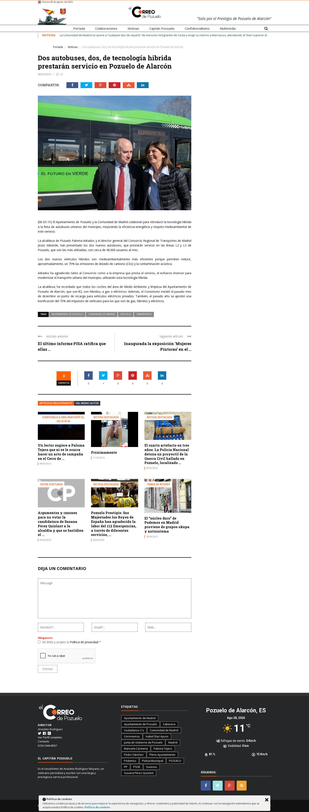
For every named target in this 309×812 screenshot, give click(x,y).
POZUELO (125, 314)
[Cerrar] (266, 799)
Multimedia (228, 28)
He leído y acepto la (71, 642)
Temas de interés (158, 484)
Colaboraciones (106, 28)
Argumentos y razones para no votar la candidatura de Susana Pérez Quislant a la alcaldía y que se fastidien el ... (60, 523)
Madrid (172, 742)
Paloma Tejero (163, 748)
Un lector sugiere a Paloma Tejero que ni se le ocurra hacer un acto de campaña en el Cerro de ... (61, 451)
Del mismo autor (87, 403)
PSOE (136, 767)
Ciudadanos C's (134, 730)
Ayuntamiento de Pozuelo (67, 314)
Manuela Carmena (136, 748)
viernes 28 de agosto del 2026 (57, 1)
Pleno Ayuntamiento (162, 754)
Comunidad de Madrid (101, 314)
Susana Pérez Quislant (138, 773)
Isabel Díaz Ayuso (157, 736)
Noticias (133, 28)
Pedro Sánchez (134, 754)
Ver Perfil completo (50, 737)
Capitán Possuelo (161, 28)
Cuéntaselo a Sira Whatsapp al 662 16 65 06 (63, 419)
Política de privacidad (84, 642)
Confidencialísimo (197, 28)
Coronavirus (132, 736)
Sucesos (151, 767)
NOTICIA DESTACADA (106, 417)
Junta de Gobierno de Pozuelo (143, 742)
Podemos (130, 761)
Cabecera (169, 724)
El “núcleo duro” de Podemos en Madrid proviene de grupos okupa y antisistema (166, 524)
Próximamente (104, 452)
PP (125, 767)
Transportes (143, 314)
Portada (79, 28)
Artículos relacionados (56, 403)
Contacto (43, 741)
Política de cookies (98, 807)
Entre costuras (51, 484)
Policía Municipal (152, 761)
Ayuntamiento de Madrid (140, 718)
